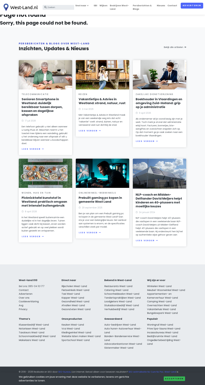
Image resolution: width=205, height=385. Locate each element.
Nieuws (161, 5)
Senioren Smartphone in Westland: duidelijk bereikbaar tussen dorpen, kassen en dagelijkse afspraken (42, 107)
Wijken (103, 5)
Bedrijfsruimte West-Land (162, 336)
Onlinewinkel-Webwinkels (97, 192)
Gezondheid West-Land (75, 301)
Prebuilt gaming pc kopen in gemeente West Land (100, 200)
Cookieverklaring (29, 301)
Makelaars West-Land (32, 340)
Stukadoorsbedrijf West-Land (121, 305)
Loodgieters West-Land (118, 301)
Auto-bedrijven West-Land (120, 324)
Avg (21, 305)
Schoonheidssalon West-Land (121, 294)
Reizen (83, 94)
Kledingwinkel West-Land (76, 332)
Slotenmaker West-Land (118, 347)
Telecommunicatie (35, 94)
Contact (172, 5)
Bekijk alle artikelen (173, 47)
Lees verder (31, 149)
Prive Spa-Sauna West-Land (163, 328)
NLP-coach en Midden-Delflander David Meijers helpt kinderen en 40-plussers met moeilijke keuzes (159, 200)
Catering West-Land (116, 290)
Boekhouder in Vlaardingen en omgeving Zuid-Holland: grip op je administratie (159, 103)
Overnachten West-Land (162, 305)
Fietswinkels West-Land (75, 290)
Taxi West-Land (71, 294)
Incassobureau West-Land (162, 332)
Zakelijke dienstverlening (154, 94)
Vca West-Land (71, 328)
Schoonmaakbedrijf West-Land (37, 336)
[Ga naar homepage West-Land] (20, 7)
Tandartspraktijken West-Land (122, 297)
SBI (95, 5)
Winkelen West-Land (159, 286)
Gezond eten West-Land (76, 309)
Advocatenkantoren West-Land (123, 344)
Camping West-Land (159, 301)
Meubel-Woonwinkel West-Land (166, 290)
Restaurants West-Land (118, 286)
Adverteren (192, 5)
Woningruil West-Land (160, 324)
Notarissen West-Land (32, 328)
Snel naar (80, 5)
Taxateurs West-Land (31, 332)
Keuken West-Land (73, 324)
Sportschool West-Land (76, 340)
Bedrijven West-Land (119, 7)
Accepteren (174, 378)
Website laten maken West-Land (81, 336)
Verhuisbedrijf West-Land (119, 309)
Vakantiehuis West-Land (161, 309)
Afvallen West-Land (73, 305)
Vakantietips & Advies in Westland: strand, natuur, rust (102, 101)
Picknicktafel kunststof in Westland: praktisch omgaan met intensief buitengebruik (44, 202)
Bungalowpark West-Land (162, 313)
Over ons (24, 297)
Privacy (23, 309)
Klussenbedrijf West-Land (34, 324)
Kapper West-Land (73, 297)
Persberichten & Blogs (142, 7)
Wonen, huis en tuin (36, 192)
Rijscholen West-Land (74, 286)
